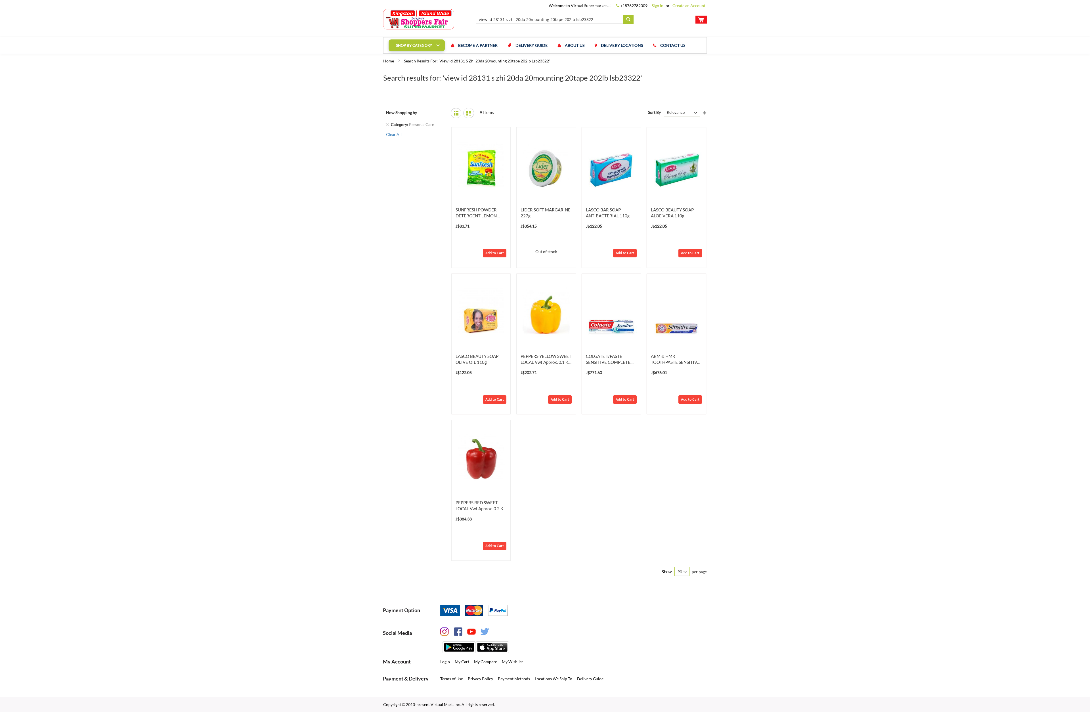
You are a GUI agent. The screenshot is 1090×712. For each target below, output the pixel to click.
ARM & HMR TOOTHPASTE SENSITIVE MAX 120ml (675, 359)
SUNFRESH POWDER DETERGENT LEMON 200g (476, 213)
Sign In (657, 5)
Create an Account (688, 5)
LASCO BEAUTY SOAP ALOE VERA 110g (672, 212)
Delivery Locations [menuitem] (622, 45)
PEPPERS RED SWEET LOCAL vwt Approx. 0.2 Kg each (481, 506)
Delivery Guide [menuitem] (531, 45)
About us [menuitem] (574, 45)
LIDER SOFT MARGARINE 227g (546, 212)
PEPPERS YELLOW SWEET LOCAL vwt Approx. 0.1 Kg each (546, 359)
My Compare (485, 661)
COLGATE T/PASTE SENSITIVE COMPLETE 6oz (608, 359)
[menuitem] (417, 45)
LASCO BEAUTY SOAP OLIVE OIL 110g (477, 359)
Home (389, 60)
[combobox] (555, 19)
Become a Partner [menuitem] (478, 45)
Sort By (654, 112)
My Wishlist (512, 661)
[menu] (545, 45)
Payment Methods (514, 678)
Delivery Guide (590, 678)
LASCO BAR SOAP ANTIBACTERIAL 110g (608, 212)
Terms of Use (451, 678)
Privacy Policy (480, 678)
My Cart (462, 661)
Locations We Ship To (553, 678)
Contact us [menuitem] (672, 45)
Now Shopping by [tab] (401, 112)
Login (445, 661)
